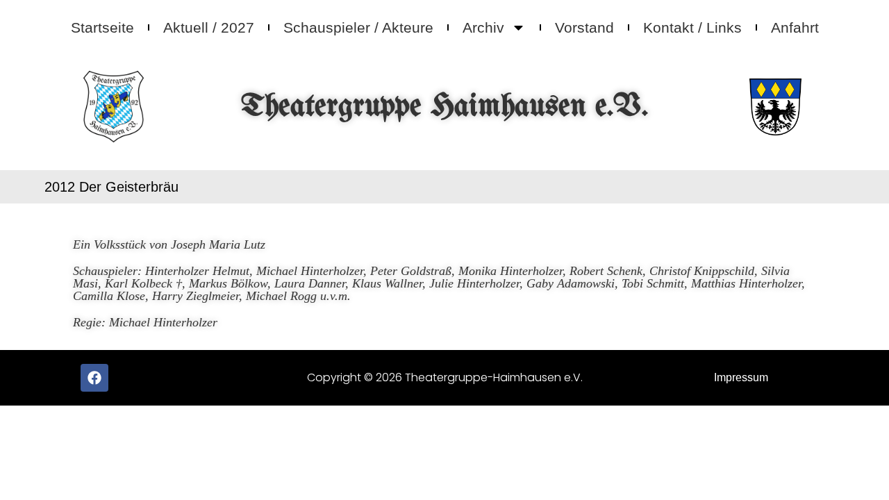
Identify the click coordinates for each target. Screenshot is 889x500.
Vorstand (584, 27)
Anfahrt (795, 27)
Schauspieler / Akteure (358, 27)
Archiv (483, 27)
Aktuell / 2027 (208, 27)
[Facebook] (94, 378)
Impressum (741, 377)
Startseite (102, 27)
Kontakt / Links (692, 27)
